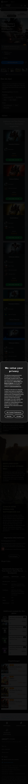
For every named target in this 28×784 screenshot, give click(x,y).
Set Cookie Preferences (14, 412)
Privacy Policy (17, 381)
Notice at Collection (9, 383)
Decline (9, 416)
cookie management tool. (15, 386)
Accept (19, 416)
